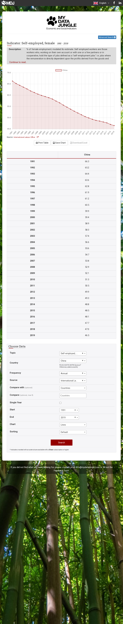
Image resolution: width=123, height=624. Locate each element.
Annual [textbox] (64, 373)
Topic (13, 353)
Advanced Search (106, 37)
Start (12, 409)
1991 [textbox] (63, 410)
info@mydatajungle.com (88, 467)
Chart (12, 424)
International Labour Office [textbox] (71, 380)
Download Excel (79, 143)
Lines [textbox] (63, 425)
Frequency (15, 373)
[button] (101, 3)
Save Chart (60, 143)
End (12, 417)
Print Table (43, 143)
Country (14, 363)
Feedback (58, 470)
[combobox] (72, 353)
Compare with (17, 387)
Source (13, 380)
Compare (14, 395)
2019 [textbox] (63, 417)
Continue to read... (18, 62)
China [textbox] (63, 361)
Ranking (77, 365)
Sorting (14, 431)
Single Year (16, 402)
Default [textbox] (64, 432)
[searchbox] (73, 395)
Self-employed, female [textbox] (71, 353)
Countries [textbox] (65, 388)
